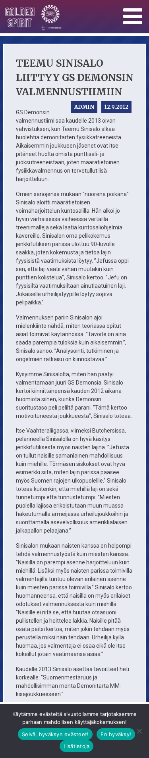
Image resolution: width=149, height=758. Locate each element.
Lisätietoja (77, 746)
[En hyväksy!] (139, 731)
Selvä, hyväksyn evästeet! (55, 734)
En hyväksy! (116, 734)
